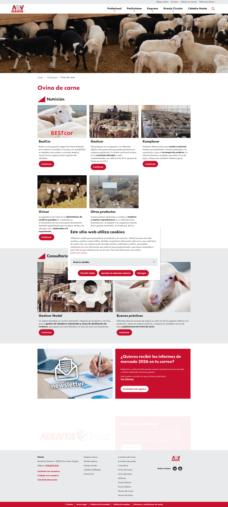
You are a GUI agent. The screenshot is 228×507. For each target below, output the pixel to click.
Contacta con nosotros (48, 471)
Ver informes (127, 379)
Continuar (46, 163)
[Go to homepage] (17, 9)
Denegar (141, 273)
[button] (114, 9)
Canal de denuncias (47, 479)
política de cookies (78, 252)
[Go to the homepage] (174, 459)
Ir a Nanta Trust (131, 447)
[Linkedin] (175, 469)
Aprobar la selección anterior (116, 273)
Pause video (221, 66)
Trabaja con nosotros (48, 475)
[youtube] (180, 469)
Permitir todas (87, 273)
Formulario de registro (134, 388)
